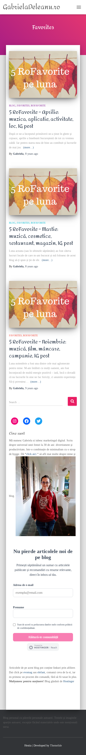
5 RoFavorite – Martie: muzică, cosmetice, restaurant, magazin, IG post (41, 236)
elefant (41, 672)
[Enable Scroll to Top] (78, 747)
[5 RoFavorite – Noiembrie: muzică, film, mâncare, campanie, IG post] (43, 304)
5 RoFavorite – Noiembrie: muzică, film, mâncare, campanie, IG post (37, 349)
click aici (31, 454)
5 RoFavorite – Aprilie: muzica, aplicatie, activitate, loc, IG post (41, 119)
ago (31, 153)
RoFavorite (38, 105)
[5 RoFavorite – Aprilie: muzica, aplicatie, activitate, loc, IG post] (43, 74)
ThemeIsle (56, 745)
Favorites (23, 105)
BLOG (12, 105)
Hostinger (68, 681)
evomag (27, 672)
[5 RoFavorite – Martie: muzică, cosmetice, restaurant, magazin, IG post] (43, 191)
